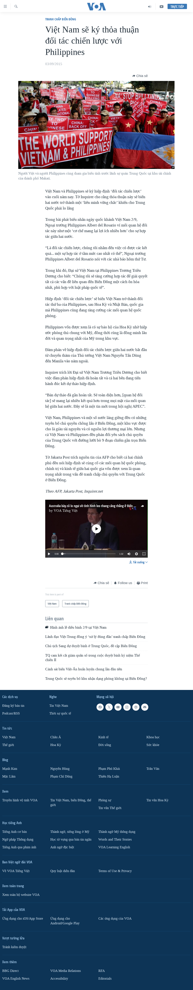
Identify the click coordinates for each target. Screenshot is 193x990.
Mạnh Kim (9, 769)
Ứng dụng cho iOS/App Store (22, 918)
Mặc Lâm (8, 776)
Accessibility (59, 978)
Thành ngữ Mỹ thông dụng (116, 832)
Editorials (105, 978)
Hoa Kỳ (55, 745)
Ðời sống (104, 745)
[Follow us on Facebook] (100, 707)
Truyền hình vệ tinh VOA (20, 800)
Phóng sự (104, 800)
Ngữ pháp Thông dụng (17, 839)
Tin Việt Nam (58, 706)
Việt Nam (8, 737)
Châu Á (55, 737)
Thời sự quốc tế (60, 713)
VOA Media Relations (65, 970)
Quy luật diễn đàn (62, 871)
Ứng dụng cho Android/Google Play (65, 920)
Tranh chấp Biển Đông (60, 19)
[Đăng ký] (144, 707)
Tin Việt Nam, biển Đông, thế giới (70, 802)
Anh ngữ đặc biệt (62, 847)
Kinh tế (103, 737)
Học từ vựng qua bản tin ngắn (70, 839)
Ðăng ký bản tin (13, 706)
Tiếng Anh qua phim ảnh (19, 847)
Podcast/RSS (11, 713)
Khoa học (153, 737)
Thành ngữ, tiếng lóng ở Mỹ (69, 832)
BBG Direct (10, 970)
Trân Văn (152, 769)
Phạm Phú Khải (109, 769)
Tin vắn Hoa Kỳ (157, 800)
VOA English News (15, 978)
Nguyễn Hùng (60, 769)
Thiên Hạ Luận (108, 776)
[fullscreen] (144, 554)
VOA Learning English (114, 847)
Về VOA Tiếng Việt (16, 871)
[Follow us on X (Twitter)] (109, 707)
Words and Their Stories (115, 839)
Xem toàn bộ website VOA (21, 895)
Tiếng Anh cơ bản (14, 832)
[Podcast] (135, 707)
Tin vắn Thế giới (109, 808)
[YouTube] (161, 6)
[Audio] (149, 6)
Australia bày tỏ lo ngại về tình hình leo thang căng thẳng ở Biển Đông (94, 505)
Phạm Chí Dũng (61, 776)
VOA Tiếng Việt (65, 510)
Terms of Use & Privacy (115, 871)
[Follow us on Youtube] (118, 707)
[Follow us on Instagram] (126, 707)
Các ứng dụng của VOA (115, 918)
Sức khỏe (152, 745)
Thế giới (8, 745)
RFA (101, 970)
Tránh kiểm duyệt (14, 947)
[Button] (140, 76)
